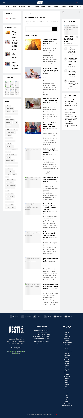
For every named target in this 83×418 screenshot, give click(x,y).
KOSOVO (8, 151)
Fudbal (15, 122)
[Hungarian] (21, 351)
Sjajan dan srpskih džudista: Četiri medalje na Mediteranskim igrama (50, 124)
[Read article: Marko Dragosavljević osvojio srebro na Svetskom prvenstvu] (33, 154)
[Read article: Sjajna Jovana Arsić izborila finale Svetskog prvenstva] (33, 182)
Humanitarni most (10, 132)
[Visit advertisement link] (71, 14)
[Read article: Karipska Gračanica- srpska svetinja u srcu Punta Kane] (33, 103)
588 (45, 213)
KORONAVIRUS (9, 146)
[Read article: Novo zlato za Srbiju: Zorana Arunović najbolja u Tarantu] (33, 289)
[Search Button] (54, 29)
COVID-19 (15, 111)
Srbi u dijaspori (10, 182)
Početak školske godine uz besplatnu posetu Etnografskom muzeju (50, 260)
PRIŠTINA (8, 174)
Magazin (71, 7)
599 (45, 104)
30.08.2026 (52, 43)
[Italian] (24, 351)
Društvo (67, 340)
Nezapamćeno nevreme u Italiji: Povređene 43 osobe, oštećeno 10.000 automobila (73, 83)
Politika (67, 374)
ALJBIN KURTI (9, 108)
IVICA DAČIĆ (9, 138)
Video (66, 401)
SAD (12, 204)
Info (14, 7)
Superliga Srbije (10, 188)
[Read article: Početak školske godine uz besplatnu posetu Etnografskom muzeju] (33, 263)
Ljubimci (67, 367)
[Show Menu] (4, 2)
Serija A (15, 174)
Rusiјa (7, 204)
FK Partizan (9, 122)
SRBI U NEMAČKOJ (10, 185)
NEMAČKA (14, 165)
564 (45, 290)
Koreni (64, 7)
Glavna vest (67, 346)
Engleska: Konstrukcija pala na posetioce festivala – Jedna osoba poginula (50, 233)
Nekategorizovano (67, 405)
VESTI (7, 190)
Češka (66, 334)
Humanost (8, 135)
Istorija (67, 353)
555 (45, 183)
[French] (16, 351)
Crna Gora (67, 336)
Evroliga (8, 116)
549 (45, 156)
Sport (49, 7)
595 (45, 77)
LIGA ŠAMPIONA (10, 160)
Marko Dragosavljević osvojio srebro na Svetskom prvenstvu (50, 150)
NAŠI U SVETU (9, 163)
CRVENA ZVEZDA (10, 114)
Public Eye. (55, 414)
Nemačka (66, 372)
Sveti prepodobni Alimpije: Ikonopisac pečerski (14, 34)
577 (45, 239)
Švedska (67, 391)
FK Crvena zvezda (10, 119)
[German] (18, 351)
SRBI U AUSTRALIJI (10, 179)
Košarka (8, 157)
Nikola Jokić (9, 168)
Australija (8, 111)
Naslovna (8, 7)
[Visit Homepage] (40, 2)
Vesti (29, 7)
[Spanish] (18, 353)
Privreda (67, 378)
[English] (13, 351)
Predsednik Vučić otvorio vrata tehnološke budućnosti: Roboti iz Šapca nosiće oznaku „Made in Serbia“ (71, 111)
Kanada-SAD (66, 359)
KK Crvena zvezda (10, 140)
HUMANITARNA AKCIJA (11, 129)
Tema (66, 395)
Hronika (67, 349)
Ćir (79, 2)
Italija (66, 357)
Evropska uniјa (9, 202)
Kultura (56, 7)
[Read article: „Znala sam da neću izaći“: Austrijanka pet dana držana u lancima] (71, 30)
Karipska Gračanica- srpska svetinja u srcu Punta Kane (15, 56)
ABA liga (8, 105)
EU (16, 114)
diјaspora (13, 207)
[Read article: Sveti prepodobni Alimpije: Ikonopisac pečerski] (33, 44)
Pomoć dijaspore (10, 171)
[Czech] (8, 351)
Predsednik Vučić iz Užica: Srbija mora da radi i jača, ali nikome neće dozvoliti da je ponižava (15, 45)
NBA (16, 163)
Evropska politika (39, 7)
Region (67, 380)
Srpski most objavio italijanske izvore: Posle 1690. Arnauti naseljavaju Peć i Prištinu (72, 61)
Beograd (8, 199)
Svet (67, 393)
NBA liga (8, 165)
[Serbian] (16, 353)
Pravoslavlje (67, 376)
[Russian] (13, 353)
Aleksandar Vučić (10, 196)
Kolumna (79, 7)
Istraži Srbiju (66, 355)
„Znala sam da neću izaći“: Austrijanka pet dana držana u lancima (69, 39)
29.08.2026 (52, 75)
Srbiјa (7, 207)
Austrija (67, 332)
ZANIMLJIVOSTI (10, 193)
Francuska (67, 344)
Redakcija (45, 43)
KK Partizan (9, 143)
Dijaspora (22, 7)
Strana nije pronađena (35, 13)
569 (45, 130)
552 (45, 265)
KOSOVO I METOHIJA (11, 154)
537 (45, 45)
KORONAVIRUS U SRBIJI (12, 149)
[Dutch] (11, 351)
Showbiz (67, 382)
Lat (76, 2)
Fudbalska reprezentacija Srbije (11, 126)
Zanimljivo (67, 403)
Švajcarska (67, 388)
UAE (67, 397)
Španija (67, 384)
